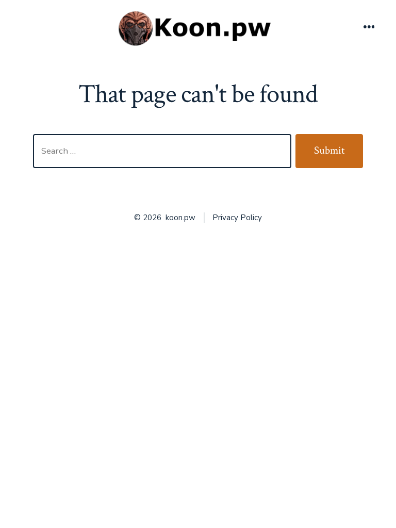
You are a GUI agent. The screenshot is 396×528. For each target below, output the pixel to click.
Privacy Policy (237, 217)
